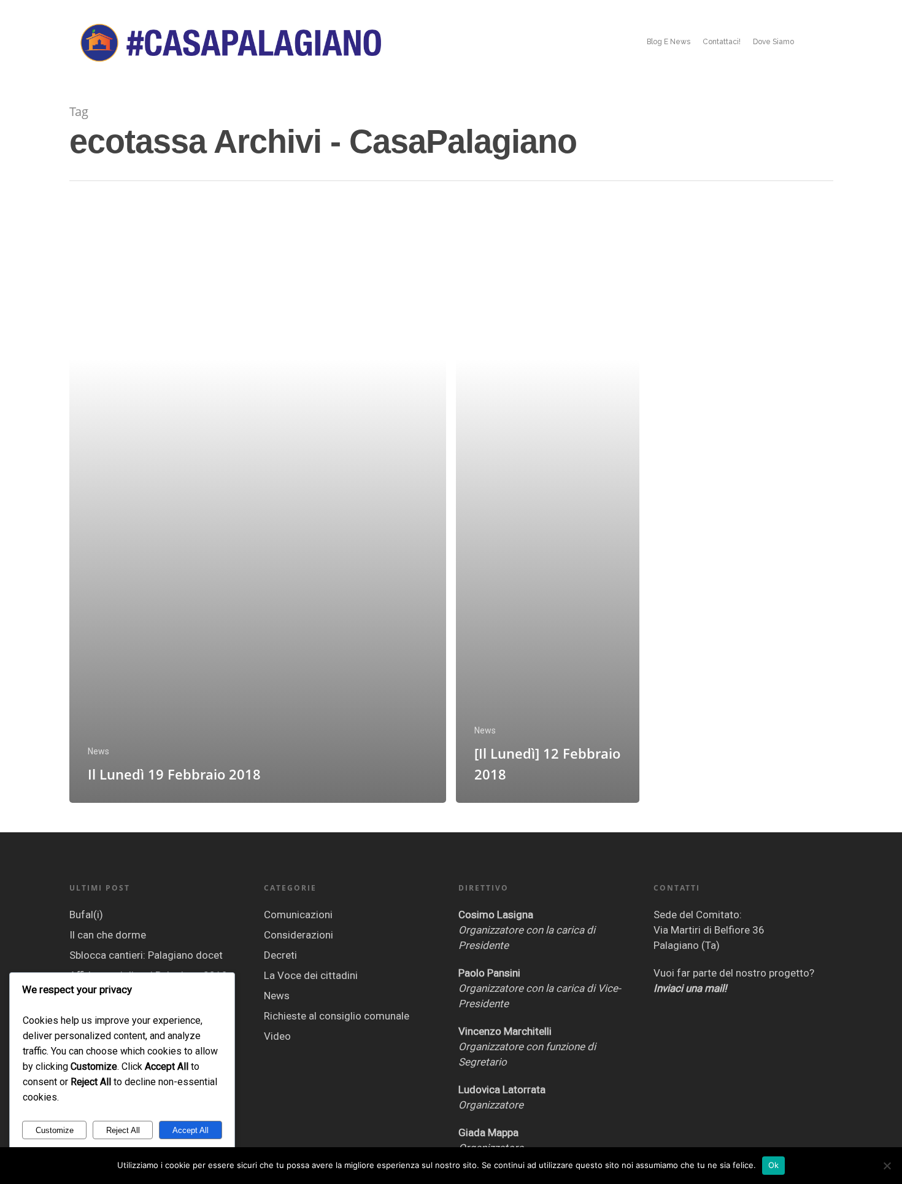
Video (277, 1036)
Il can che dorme (107, 935)
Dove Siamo (773, 41)
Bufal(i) (86, 914)
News (98, 751)
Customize (55, 1130)
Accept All (190, 1130)
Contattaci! (722, 41)
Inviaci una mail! (690, 988)
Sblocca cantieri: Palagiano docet (146, 955)
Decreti (280, 955)
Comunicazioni (298, 914)
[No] (887, 1165)
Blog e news (668, 41)
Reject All (123, 1130)
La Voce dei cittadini (311, 975)
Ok (773, 1165)
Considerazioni (298, 935)
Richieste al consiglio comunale (336, 1016)
